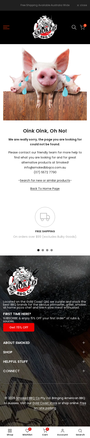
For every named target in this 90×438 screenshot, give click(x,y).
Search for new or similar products (45, 180)
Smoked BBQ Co (28, 398)
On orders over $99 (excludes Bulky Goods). (45, 237)
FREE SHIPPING (45, 231)
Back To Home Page (45, 188)
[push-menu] (6, 27)
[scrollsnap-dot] (38, 250)
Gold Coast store (44, 403)
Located (9, 302)
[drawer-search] (74, 27)
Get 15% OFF (18, 327)
